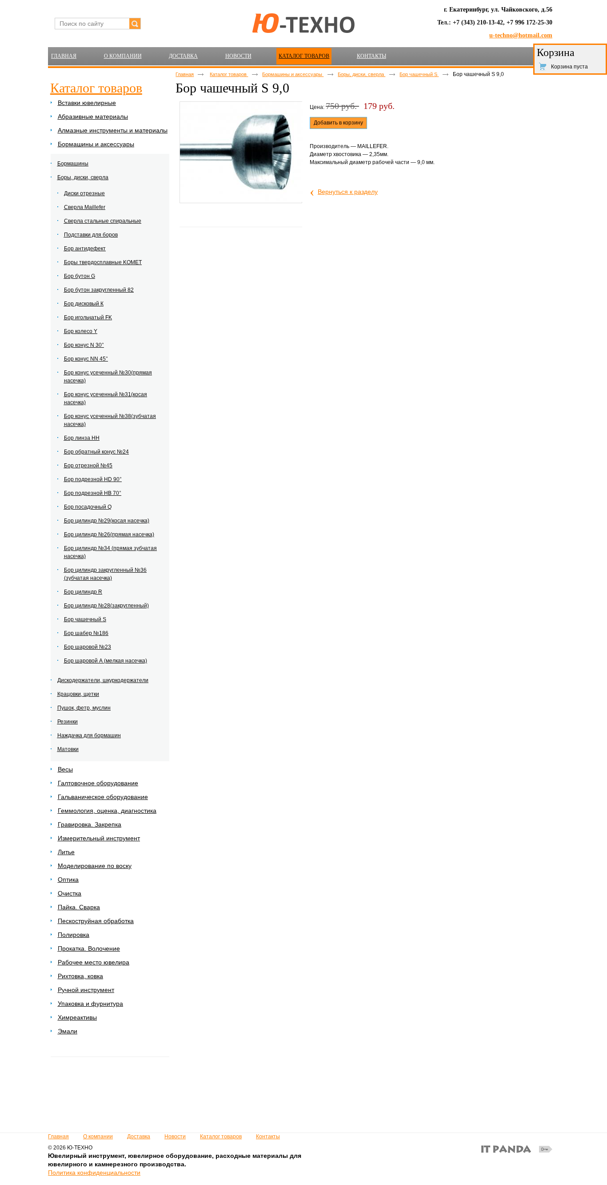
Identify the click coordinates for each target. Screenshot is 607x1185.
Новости (175, 1136)
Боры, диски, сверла (361, 74)
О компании (98, 1136)
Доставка (138, 1136)
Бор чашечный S (419, 74)
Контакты (268, 1136)
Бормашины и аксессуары (292, 74)
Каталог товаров (304, 56)
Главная (185, 74)
